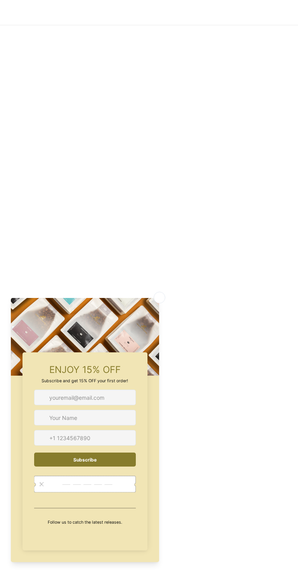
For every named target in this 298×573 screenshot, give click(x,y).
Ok (242, 412)
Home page (127, 128)
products (217, 128)
